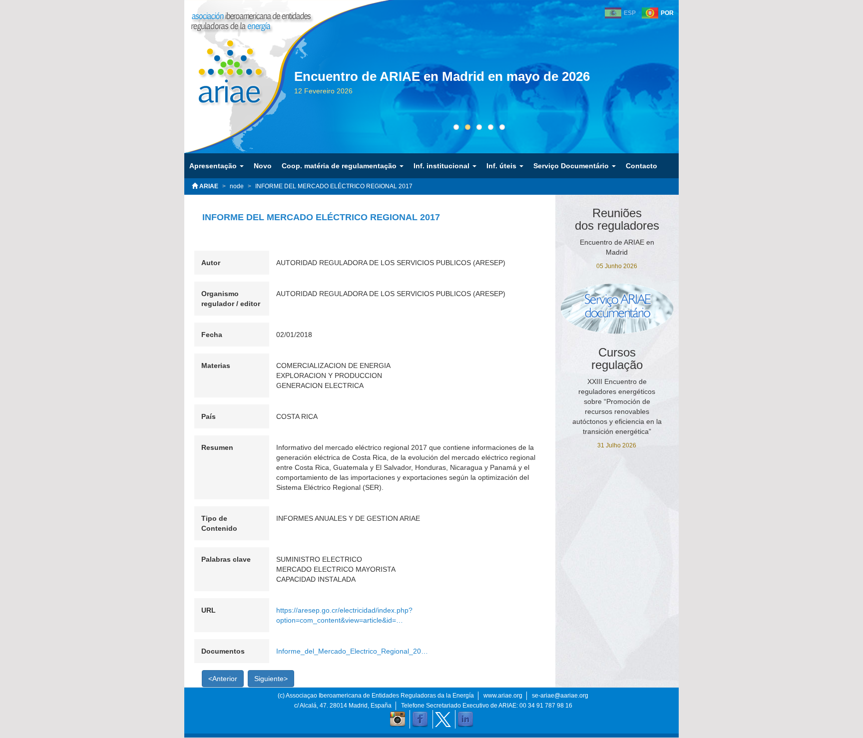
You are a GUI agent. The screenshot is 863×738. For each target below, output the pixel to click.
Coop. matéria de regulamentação (340, 166)
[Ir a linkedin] (465, 720)
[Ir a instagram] (398, 720)
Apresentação (214, 166)
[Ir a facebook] (420, 720)
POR (667, 12)
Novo (263, 166)
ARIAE (208, 186)
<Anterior (222, 679)
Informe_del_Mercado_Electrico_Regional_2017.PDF (352, 651)
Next (679, 96)
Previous (279, 96)
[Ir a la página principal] (223, 64)
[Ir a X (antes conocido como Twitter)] (443, 720)
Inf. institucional (442, 166)
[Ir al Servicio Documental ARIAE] (617, 308)
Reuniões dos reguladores (617, 219)
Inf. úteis (502, 166)
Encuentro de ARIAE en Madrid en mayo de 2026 (442, 76)
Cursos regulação (617, 358)
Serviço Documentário (572, 166)
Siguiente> (271, 679)
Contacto (641, 166)
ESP (630, 12)
